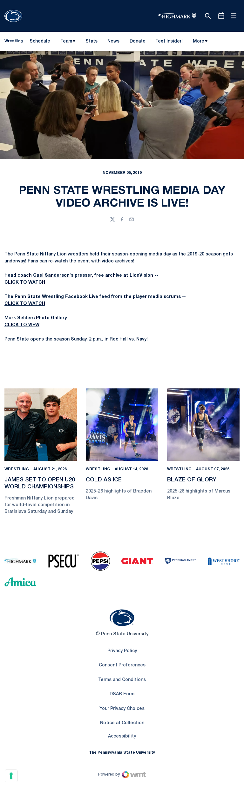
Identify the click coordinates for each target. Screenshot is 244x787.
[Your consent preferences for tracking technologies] (11, 776)
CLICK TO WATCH (24, 283)
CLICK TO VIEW (21, 325)
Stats (91, 41)
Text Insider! (169, 41)
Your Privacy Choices (122, 709)
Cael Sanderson (51, 276)
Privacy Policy (122, 651)
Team (66, 41)
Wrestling (16, 469)
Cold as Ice (104, 479)
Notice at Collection (122, 723)
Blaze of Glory (191, 479)
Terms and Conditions (122, 680)
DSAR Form (122, 694)
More (198, 41)
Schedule (40, 41)
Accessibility (122, 736)
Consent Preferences (122, 665)
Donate (137, 42)
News (113, 41)
